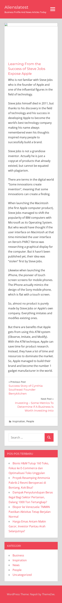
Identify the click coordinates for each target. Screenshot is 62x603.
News (16, 565)
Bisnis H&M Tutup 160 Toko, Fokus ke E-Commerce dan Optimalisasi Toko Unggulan (29, 468)
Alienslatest (16, 7)
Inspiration (18, 421)
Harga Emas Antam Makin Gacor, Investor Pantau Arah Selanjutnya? (27, 526)
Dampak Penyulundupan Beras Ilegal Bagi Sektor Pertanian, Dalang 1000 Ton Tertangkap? (31, 497)
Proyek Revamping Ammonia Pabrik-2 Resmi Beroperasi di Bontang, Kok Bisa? (29, 482)
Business (18, 555)
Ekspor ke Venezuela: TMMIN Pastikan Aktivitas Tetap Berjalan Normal (30, 512)
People (30, 421)
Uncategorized (22, 575)
